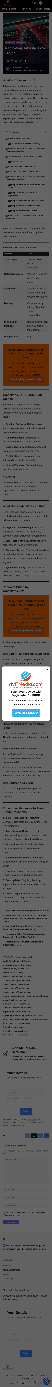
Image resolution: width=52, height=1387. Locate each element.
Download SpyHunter (26, 713)
